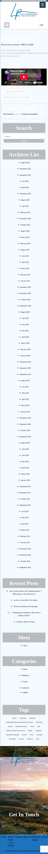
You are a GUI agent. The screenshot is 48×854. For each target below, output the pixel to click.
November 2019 (25, 368)
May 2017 (25, 518)
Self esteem (12, 739)
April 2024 (25, 187)
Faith (38, 726)
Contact (24, 801)
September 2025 (25, 175)
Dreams (10, 726)
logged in (17, 114)
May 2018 (25, 462)
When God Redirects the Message (25, 606)
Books (25, 669)
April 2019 (25, 399)
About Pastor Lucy (24, 793)
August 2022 (25, 231)
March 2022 (25, 237)
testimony (30, 739)
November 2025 (25, 169)
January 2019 (25, 412)
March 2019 (25, 405)
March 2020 (25, 343)
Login (41, 25)
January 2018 (25, 480)
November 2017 (25, 493)
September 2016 (25, 567)
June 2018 (25, 455)
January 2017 (25, 542)
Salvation (39, 735)
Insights (25, 692)
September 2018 (25, 437)
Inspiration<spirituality (12, 735)
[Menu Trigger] (43, 5)
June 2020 (25, 324)
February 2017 (25, 536)
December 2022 (25, 219)
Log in (25, 645)
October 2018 (25, 430)
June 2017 (25, 511)
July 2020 (25, 318)
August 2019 (25, 380)
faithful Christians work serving (15, 730)
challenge (32, 718)
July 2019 (25, 387)
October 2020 (25, 300)
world (37, 739)
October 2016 (25, 561)
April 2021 (25, 262)
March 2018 (25, 474)
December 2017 (25, 486)
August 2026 (25, 163)
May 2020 (25, 331)
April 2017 (25, 524)
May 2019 (25, 393)
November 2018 (25, 424)
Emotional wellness (21, 726)
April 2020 (25, 337)
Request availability (24, 828)
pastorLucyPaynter (12, 45)
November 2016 (25, 555)
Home (3, 837)
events (32, 726)
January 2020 (25, 356)
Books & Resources (24, 798)
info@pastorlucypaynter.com (24, 825)
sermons (21, 739)
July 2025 (25, 181)
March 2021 (25, 268)
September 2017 (25, 505)
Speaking (24, 796)
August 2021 (25, 250)
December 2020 (25, 287)
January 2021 (25, 281)
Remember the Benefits (14, 91)
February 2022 (25, 243)
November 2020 (25, 293)
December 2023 (25, 194)
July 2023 (25, 206)
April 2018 (25, 468)
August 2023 (25, 200)
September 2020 (25, 306)
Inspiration (25, 688)
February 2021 (25, 275)
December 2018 (25, 418)
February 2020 (25, 349)
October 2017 (25, 499)
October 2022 (25, 225)
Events (25, 682)
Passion (24, 735)
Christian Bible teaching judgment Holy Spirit (19, 722)
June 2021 (25, 256)
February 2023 (25, 212)
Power (32, 735)
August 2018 (25, 443)
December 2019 (25, 362)
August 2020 (25, 312)
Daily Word (39, 722)
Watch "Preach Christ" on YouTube (17, 97)
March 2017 (25, 530)
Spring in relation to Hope (25, 622)
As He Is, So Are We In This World (25, 600)
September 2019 (25, 374)
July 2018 (25, 449)
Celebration (25, 675)
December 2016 (25, 549)
